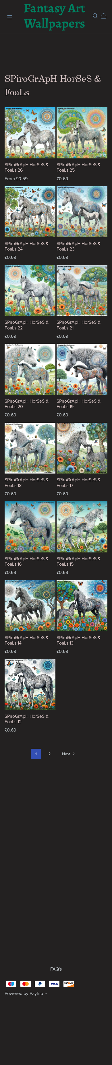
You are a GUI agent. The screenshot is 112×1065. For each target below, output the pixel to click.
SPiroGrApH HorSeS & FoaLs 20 (27, 404)
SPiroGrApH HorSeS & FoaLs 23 (79, 246)
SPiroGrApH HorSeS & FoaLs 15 (79, 561)
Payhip (36, 993)
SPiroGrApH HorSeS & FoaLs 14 (27, 640)
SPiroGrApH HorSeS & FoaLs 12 (27, 719)
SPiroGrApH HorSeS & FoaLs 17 (79, 482)
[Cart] (106, 16)
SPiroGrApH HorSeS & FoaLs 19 (79, 404)
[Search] (95, 16)
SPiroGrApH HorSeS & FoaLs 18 (27, 482)
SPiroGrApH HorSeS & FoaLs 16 (27, 561)
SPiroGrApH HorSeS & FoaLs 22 (27, 325)
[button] (46, 994)
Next (67, 754)
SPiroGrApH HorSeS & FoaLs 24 (27, 246)
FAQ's (56, 969)
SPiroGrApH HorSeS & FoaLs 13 (79, 640)
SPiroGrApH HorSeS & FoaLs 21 (79, 325)
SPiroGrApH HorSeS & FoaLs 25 (79, 167)
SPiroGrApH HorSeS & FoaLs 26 (27, 167)
